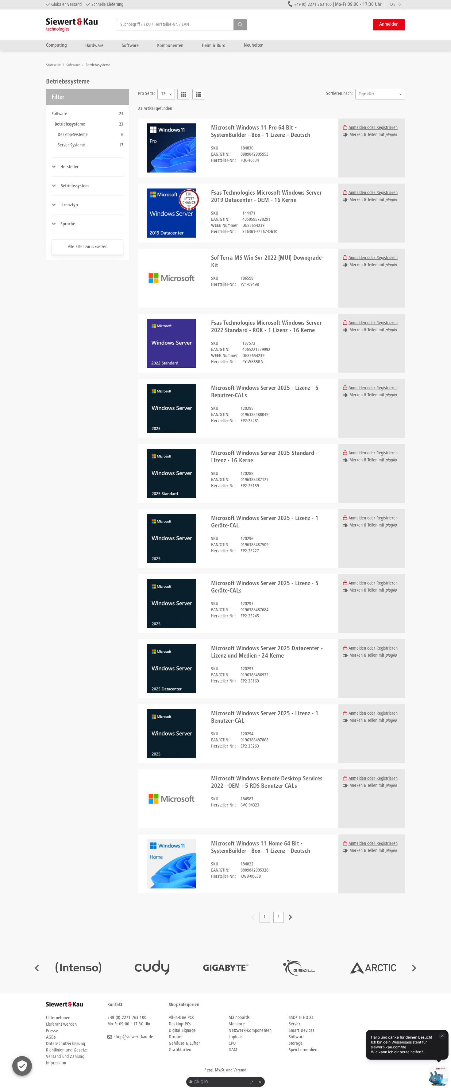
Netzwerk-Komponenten (250, 1030)
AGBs (51, 1037)
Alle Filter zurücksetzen (87, 247)
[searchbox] (182, 24)
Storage (296, 1043)
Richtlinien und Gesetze (67, 1050)
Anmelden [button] (389, 24)
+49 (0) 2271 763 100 (313, 4)
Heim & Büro (214, 45)
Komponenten (170, 45)
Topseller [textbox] (366, 94)
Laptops (235, 1037)
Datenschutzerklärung (65, 1044)
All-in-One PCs (181, 1018)
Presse (52, 1031)
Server (294, 1024)
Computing (56, 45)
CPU (232, 1043)
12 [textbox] (163, 94)
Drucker (176, 1037)
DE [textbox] (392, 4)
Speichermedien (303, 1050)
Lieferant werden (61, 1024)
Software (130, 45)
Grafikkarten (180, 1050)
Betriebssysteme (98, 66)
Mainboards (239, 1018)
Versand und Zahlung (65, 1057)
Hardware (94, 45)
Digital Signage (182, 1030)
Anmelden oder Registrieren (373, 128)
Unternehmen (58, 1018)
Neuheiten (254, 45)
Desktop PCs (180, 1024)
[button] (240, 24)
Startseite (54, 66)
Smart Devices (302, 1030)
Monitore (237, 1024)
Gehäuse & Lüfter (184, 1043)
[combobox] (394, 5)
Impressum (56, 1063)
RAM (233, 1050)
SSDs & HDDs (301, 1018)
